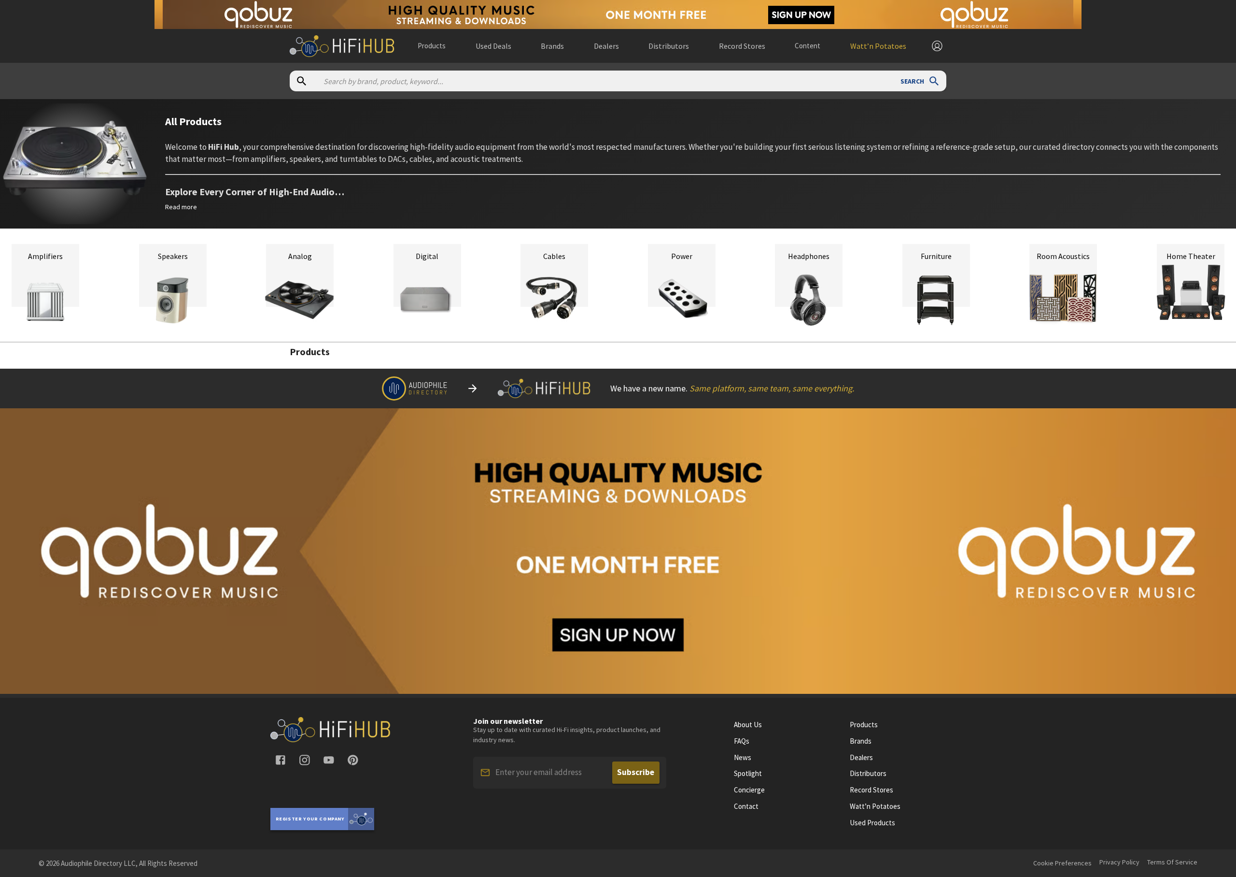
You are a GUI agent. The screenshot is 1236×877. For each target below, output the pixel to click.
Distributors (868, 773)
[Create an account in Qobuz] (618, 14)
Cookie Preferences (1062, 863)
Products (432, 45)
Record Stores (871, 790)
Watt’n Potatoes (875, 806)
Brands (860, 741)
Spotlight (748, 773)
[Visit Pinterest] (353, 760)
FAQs (741, 741)
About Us (748, 725)
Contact (746, 806)
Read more (181, 206)
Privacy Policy (1119, 862)
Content (807, 45)
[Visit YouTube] (329, 760)
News (742, 758)
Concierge (749, 790)
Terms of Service (1172, 862)
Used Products (872, 823)
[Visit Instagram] (305, 760)
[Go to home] (330, 739)
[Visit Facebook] (280, 760)
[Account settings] (937, 46)
